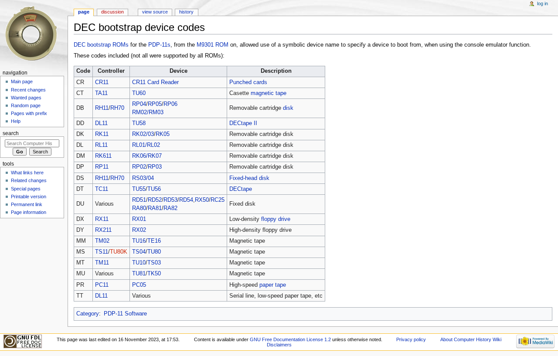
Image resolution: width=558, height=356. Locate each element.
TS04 (139, 252)
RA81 (155, 208)
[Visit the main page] (34, 34)
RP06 (170, 104)
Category (87, 314)
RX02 (139, 230)
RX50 (202, 200)
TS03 (154, 263)
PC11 (102, 285)
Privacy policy (411, 339)
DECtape (240, 189)
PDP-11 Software (125, 314)
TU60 (139, 93)
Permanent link (26, 204)
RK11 (102, 134)
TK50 (154, 274)
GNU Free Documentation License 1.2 (290, 339)
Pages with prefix (29, 113)
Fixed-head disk (249, 178)
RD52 (155, 200)
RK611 (103, 156)
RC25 (218, 200)
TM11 (102, 263)
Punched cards (248, 82)
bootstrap (99, 45)
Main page (22, 81)
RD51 (139, 200)
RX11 (102, 219)
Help (15, 121)
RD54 (186, 200)
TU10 (139, 263)
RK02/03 (143, 134)
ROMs (120, 45)
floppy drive (275, 219)
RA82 (170, 208)
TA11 (101, 93)
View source (155, 11)
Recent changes (28, 89)
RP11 (102, 167)
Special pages (26, 188)
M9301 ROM (212, 45)
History (186, 11)
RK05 (163, 134)
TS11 (101, 252)
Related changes (29, 180)
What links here (27, 172)
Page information (28, 212)
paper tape (272, 285)
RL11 (101, 145)
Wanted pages (26, 97)
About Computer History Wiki (470, 339)
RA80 (139, 208)
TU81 (139, 274)
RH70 (117, 108)
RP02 (139, 167)
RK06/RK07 (147, 156)
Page (83, 11)
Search (11, 133)
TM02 (102, 241)
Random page (26, 105)
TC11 (101, 189)
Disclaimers (279, 344)
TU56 (154, 189)
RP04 (139, 104)
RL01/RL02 (146, 145)
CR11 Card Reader (155, 82)
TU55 (139, 189)
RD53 (170, 200)
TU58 (139, 123)
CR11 (102, 82)
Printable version (28, 196)
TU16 (139, 241)
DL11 (101, 123)
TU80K (118, 252)
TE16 (154, 241)
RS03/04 (143, 178)
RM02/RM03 (147, 112)
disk (288, 108)
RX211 (103, 230)
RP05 (155, 104)
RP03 (155, 167)
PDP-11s (159, 45)
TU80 (154, 252)
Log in (542, 3)
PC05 (139, 285)
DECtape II (243, 123)
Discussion (112, 11)
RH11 (102, 108)
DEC (79, 45)
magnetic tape (268, 93)
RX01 (139, 219)
